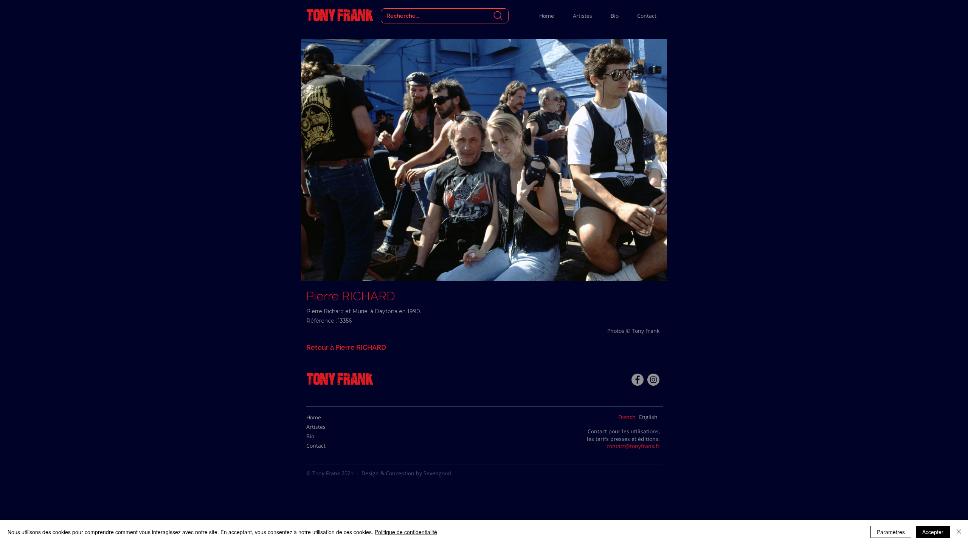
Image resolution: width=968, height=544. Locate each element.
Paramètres (891, 532)
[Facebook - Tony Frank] (637, 380)
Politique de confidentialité (406, 532)
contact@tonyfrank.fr (633, 446)
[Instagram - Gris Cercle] (653, 380)
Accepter (932, 532)
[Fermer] (958, 532)
